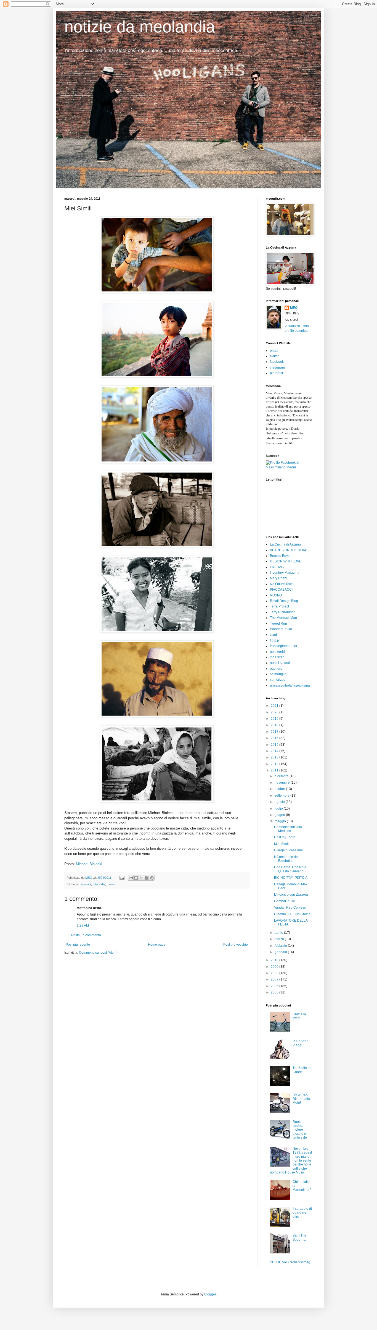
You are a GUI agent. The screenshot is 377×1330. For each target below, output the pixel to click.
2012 (275, 764)
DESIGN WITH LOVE (285, 561)
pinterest (276, 373)
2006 (275, 986)
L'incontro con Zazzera (291, 894)
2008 (275, 973)
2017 (275, 732)
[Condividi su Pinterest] (152, 878)
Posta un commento (86, 935)
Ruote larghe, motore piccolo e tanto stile (300, 1130)
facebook (277, 362)
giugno (280, 815)
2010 (275, 960)
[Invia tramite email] (131, 878)
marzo (280, 939)
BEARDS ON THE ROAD (288, 550)
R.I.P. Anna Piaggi (301, 1043)
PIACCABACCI (281, 589)
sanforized (278, 680)
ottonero (276, 669)
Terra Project (279, 606)
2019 (275, 719)
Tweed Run (278, 623)
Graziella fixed (299, 1016)
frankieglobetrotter (283, 646)
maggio (281, 821)
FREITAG (277, 567)
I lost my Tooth (284, 837)
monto (111, 884)
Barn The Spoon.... (299, 1237)
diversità (85, 884)
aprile (279, 933)
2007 (275, 979)
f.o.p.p (274, 640)
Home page (157, 944)
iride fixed (277, 657)
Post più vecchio (235, 944)
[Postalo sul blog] (136, 878)
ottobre (280, 789)
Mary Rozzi (278, 578)
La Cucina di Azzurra (285, 544)
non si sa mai (280, 663)
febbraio (281, 946)
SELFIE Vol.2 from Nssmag (290, 1262)
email (274, 351)
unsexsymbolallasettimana (290, 685)
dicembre (282, 776)
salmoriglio (278, 674)
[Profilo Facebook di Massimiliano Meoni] (289, 467)
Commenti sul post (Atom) (98, 953)
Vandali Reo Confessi (290, 907)
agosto (280, 802)
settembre (282, 795)
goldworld (277, 652)
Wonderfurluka (281, 629)
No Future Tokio (282, 584)
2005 (275, 992)
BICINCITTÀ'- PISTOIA (290, 878)
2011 (275, 770)
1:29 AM (83, 925)
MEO (294, 308)
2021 (275, 706)
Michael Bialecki (89, 864)
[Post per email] (121, 877)
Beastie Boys (280, 556)
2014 (275, 751)
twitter (274, 356)
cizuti (274, 635)
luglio (279, 808)
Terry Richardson (283, 612)
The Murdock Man (283, 618)
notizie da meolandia (139, 26)
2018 (275, 725)
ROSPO (276, 595)
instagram (277, 367)
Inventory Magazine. (285, 573)
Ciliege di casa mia (288, 850)
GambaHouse (284, 901)
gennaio (281, 952)
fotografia (99, 884)
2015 (275, 745)
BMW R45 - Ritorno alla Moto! (301, 1099)
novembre (283, 782)
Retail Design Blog (284, 601)
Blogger (210, 1294)
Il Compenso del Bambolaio (286, 859)
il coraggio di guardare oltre (302, 1213)
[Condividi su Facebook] (146, 878)
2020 (275, 712)
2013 (275, 757)
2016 (275, 738)
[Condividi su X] (141, 878)
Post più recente (78, 944)
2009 (275, 967)
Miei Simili (282, 844)
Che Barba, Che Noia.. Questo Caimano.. (291, 869)
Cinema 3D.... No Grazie (292, 914)
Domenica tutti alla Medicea (288, 829)
